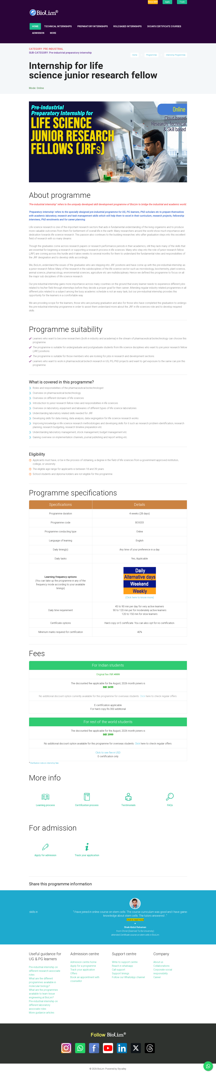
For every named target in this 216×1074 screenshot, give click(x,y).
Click (142, 696)
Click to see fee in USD (108, 752)
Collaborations (161, 965)
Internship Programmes (175, 55)
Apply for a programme (83, 965)
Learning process (45, 805)
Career (157, 977)
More (53, 33)
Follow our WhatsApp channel (128, 977)
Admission (38, 33)
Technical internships (58, 26)
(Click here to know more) (139, 597)
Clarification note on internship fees (44, 763)
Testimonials (128, 805)
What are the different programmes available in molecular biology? (42, 982)
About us (158, 962)
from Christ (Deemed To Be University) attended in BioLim (108, 931)
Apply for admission (45, 855)
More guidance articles (41, 1012)
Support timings (120, 973)
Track (182, 2)
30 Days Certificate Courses (164, 26)
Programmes (151, 55)
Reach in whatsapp (122, 965)
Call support (118, 969)
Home (35, 26)
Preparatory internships (92, 26)
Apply (167, 2)
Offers (73, 973)
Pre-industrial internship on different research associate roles (44, 971)
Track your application (87, 855)
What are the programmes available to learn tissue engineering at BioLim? (43, 993)
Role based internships (127, 26)
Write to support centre (125, 962)
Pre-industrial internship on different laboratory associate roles (43, 1005)
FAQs (170, 805)
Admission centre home (83, 962)
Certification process (87, 805)
